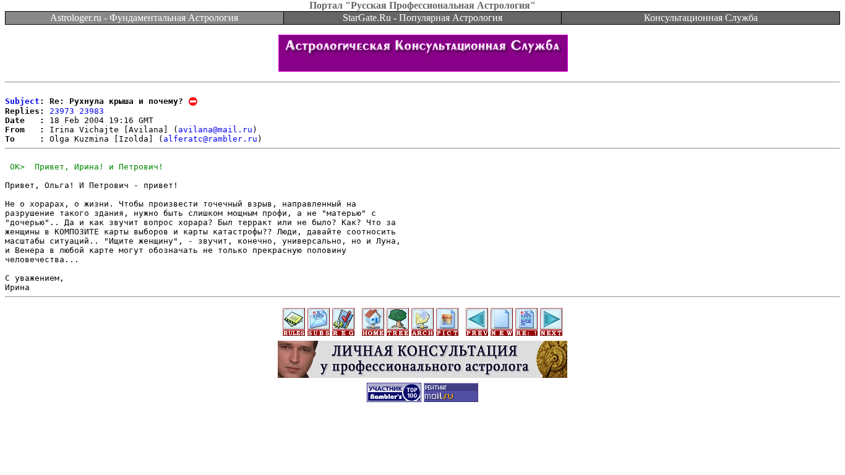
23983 (91, 111)
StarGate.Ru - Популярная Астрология (422, 17)
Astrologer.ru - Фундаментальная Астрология (144, 17)
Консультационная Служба (701, 17)
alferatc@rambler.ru (210, 138)
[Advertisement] (422, 438)
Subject (22, 101)
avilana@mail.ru (215, 129)
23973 (61, 111)
